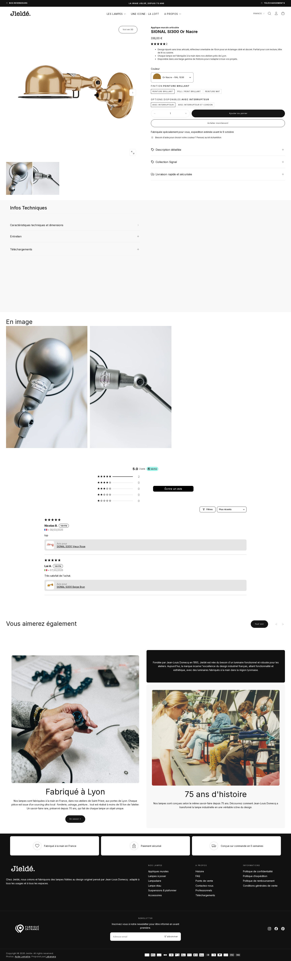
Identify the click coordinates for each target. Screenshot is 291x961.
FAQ (198, 876)
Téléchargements (205, 895)
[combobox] (172, 77)
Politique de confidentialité (258, 871)
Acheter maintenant (217, 123)
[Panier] (283, 13)
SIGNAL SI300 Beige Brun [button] (71, 586)
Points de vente (204, 880)
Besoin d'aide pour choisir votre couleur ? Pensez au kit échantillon (188, 137)
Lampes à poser (157, 876)
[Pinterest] (283, 929)
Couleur (155, 68)
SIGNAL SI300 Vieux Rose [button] (71, 546)
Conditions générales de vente (260, 885)
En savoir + (75, 819)
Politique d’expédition (255, 876)
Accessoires (155, 895)
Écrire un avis (173, 488)
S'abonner (171, 936)
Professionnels (204, 890)
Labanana (51, 956)
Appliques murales (158, 871)
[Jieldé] (23, 869)
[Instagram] (269, 929)
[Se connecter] (276, 13)
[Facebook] (276, 929)
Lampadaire (154, 880)
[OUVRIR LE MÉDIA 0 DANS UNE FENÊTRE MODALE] (133, 153)
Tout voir (259, 624)
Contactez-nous (204, 885)
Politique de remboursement (258, 880)
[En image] (73, 178)
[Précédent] (276, 624)
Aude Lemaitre (22, 956)
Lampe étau (154, 885)
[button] (269, 13)
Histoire (200, 871)
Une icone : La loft (145, 13)
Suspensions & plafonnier (162, 890)
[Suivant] (283, 624)
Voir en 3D (128, 29)
